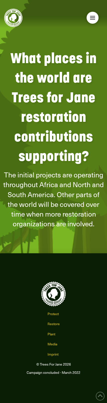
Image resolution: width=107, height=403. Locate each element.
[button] (93, 18)
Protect (53, 313)
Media (52, 344)
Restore (54, 323)
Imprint (53, 354)
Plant (51, 334)
